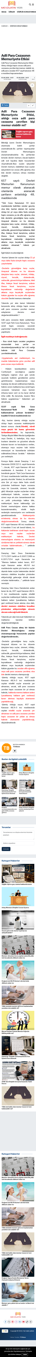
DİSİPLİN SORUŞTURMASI (18, 26)
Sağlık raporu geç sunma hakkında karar (8, 774)
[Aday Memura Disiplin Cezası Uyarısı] (26, 767)
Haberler (4, 26)
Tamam (25, 1354)
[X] (9, 1321)
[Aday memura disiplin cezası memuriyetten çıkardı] (26, 801)
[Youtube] (23, 1321)
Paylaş (6, 105)
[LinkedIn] (20, 1321)
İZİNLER (12, 12)
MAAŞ (4, 12)
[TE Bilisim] (6, 748)
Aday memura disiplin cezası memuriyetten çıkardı (26, 809)
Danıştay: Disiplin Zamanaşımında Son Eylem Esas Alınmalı (9, 792)
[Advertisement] (18, 40)
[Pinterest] (12, 1321)
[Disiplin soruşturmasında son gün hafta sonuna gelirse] (9, 801)
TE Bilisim (16, 746)
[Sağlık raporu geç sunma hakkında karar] (9, 767)
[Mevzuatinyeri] (11, 4)
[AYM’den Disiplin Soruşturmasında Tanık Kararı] (26, 784)
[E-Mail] (14, 751)
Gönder (6, 849)
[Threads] (30, 1321)
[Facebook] (5, 1321)
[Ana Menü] (33, 5)
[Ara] (30, 5)
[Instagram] (16, 1321)
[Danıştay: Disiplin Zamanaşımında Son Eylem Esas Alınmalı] (9, 784)
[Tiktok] (27, 1321)
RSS (5, 1331)
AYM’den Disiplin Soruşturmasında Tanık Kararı (25, 792)
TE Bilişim (23, 1337)
